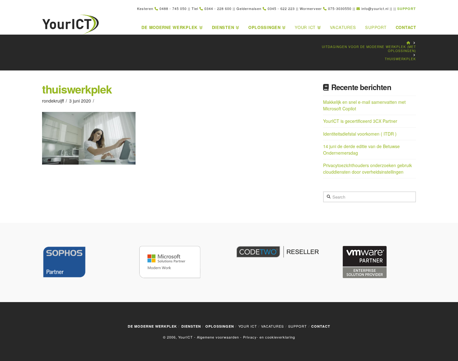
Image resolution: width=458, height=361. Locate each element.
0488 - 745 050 (173, 8)
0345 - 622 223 (281, 8)
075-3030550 (339, 8)
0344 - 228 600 (217, 8)
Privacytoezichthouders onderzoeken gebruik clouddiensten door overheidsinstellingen (367, 168)
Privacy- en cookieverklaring (269, 337)
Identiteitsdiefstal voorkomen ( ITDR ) (360, 134)
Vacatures (272, 326)
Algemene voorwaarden (218, 337)
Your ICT (247, 326)
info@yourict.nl (375, 8)
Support (297, 326)
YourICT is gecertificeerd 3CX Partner (360, 121)
